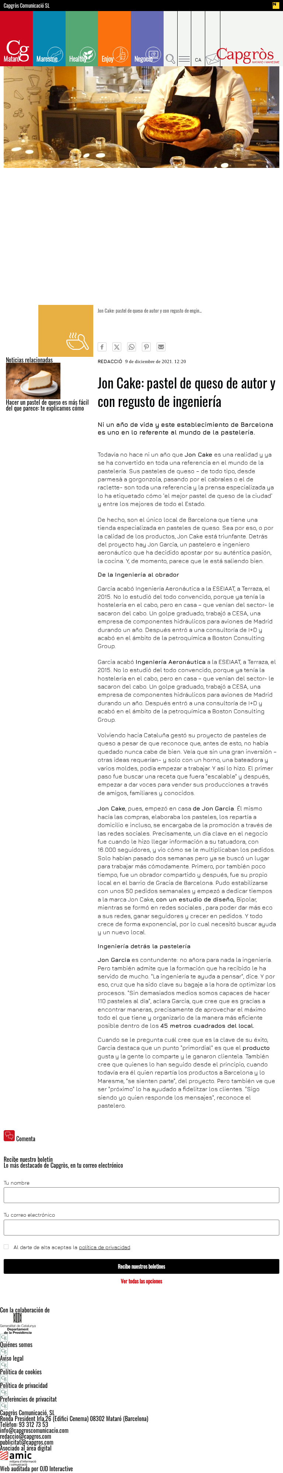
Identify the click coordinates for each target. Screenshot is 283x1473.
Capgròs (248, 56)
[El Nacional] (276, 5)
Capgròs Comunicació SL (27, 5)
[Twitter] (116, 346)
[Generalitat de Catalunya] (141, 1323)
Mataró (12, 58)
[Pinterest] (146, 346)
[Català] (198, 38)
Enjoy (107, 58)
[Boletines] (212, 38)
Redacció (110, 361)
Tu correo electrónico (29, 1215)
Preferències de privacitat (28, 1399)
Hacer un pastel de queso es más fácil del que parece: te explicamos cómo (47, 405)
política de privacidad (104, 1247)
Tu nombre (16, 1183)
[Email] (161, 346)
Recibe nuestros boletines (141, 1266)
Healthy (78, 58)
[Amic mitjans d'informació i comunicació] (141, 1458)
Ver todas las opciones (141, 1281)
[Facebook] (102, 346)
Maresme (46, 58)
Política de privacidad (24, 1385)
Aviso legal (12, 1358)
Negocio (143, 58)
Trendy (65, 331)
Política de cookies (21, 1371)
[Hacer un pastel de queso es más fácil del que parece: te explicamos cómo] (49, 381)
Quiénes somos (16, 1344)
